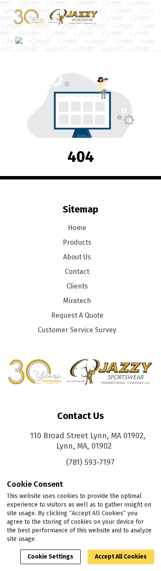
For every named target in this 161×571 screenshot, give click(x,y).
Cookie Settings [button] (50, 556)
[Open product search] (120, 16)
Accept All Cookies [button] (121, 556)
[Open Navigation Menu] (137, 16)
